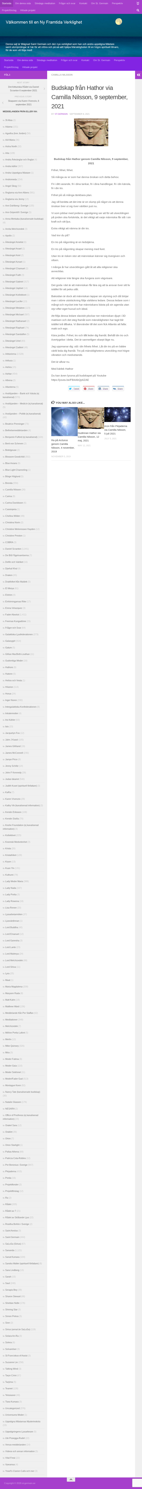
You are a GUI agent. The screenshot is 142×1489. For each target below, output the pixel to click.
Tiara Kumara (12, 1401)
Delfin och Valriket (14, 562)
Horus (8, 693)
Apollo (8, 235)
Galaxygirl (10, 641)
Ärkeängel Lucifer (14, 301)
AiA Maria (10, 140)
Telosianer (10, 1395)
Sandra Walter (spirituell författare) (22, 1263)
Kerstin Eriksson (13, 812)
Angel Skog (11, 186)
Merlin (8, 1039)
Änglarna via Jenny (14, 199)
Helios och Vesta (13, 680)
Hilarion (9, 687)
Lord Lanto (10, 947)
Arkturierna (10, 354)
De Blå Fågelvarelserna (17, 555)
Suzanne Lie (11, 1362)
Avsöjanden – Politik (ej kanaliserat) (23, 414)
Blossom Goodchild (15, 457)
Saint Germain (12, 1237)
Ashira (8, 367)
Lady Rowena (12, 901)
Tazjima (9, 1382)
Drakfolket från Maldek (16, 582)
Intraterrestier (11, 713)
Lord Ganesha (12, 940)
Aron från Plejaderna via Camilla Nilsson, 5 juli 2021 (115, 430)
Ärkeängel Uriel (13, 341)
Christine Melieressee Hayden (20, 529)
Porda (8, 1178)
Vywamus (10, 1464)
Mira (7, 1052)
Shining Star (11, 1309)
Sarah (8, 1277)
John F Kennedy (13, 772)
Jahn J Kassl (11, 740)
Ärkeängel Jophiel (14, 288)
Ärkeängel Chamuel (15, 268)
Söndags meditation (45, 3)
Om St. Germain (99, 3)
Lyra (7, 973)
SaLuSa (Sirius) (13, 1244)
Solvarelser (11, 1349)
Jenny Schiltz (11, 766)
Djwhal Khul (11, 568)
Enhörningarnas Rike (15, 601)
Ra (6, 1198)
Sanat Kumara (12, 1257)
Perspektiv (117, 3)
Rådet (8, 1204)
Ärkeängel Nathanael (15, 321)
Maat (7, 980)
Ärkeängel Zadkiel (14, 347)
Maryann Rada (12, 993)
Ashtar (8, 374)
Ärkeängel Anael (13, 248)
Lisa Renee (11, 908)
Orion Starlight (12, 1145)
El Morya (9, 588)
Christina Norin (12, 522)
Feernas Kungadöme (15, 621)
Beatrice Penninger (14, 424)
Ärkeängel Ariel (12, 255)
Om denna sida (23, 3)
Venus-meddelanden (15, 1445)
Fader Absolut (12, 614)
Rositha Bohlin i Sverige (17, 1224)
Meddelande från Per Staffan (19, 1013)
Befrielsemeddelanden (16, 430)
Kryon (8, 861)
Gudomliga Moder (14, 660)
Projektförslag (9, 10)
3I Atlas (8, 120)
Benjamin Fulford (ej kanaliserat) (21, 437)
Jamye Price (11, 759)
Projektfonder (11, 1184)
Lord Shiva (10, 967)
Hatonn (8, 674)
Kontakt (83, 3)
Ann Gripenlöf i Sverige (16, 212)
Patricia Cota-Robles (15, 1158)
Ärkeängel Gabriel (14, 281)
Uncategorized (12, 1408)
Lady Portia (11, 894)
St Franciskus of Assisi (16, 1355)
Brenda (8, 483)
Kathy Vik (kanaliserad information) (22, 805)
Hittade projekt (27, 10)
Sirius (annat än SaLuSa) (17, 1329)
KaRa (8, 792)
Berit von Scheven (14, 443)
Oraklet (8, 1132)
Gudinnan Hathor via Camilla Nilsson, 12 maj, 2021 (89, 437)
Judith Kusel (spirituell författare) (21, 786)
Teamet (8, 1388)
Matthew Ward (12, 1006)
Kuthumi (9, 875)
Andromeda (11, 179)
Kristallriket (10, 855)
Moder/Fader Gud (14, 1079)
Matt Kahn (10, 1000)
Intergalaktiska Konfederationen (20, 707)
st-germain (61, 114)
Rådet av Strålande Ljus (17, 1217)
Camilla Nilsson (62, 75)
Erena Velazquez (13, 608)
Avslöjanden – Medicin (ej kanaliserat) (24, 403)
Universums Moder (14, 1415)
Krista (8, 848)
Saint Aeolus (11, 1230)
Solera (8, 1342)
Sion (7, 1323)
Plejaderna (10, 1171)
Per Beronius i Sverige (16, 1165)
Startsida (6, 3)
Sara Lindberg (12, 1270)
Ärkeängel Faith (13, 275)
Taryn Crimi (11, 1375)
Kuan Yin (9, 868)
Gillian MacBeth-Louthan (17, 654)
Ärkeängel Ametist (14, 242)
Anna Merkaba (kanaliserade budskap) (24, 219)
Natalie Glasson (13, 1102)
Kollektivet (10, 835)
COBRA (9, 542)
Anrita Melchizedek (14, 229)
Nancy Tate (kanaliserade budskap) (22, 1092)
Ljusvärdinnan (12, 921)
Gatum (8, 647)
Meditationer (11, 1019)
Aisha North (11, 146)
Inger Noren (11, 700)
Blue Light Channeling (16, 470)
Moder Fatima (12, 1059)
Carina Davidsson (14, 503)
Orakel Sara (11, 1125)
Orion (8, 1138)
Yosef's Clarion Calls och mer (19, 1471)
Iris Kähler (10, 720)
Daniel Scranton (13, 549)
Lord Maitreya (12, 954)
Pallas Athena (12, 1152)
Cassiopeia (11, 509)
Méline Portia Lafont (15, 1033)
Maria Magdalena (13, 986)
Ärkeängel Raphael (14, 328)
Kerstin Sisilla (12, 818)
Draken (8, 575)
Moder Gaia (11, 1066)
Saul (7, 1283)
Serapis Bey (11, 1290)
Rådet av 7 (10, 1211)
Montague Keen (13, 1085)
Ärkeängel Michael (14, 314)
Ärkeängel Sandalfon (15, 334)
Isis (7, 726)
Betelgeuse (11, 450)
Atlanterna (10, 387)
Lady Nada (10, 888)
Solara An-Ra (12, 1336)
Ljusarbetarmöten (13, 914)
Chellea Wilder (12, 516)
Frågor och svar (67, 3)
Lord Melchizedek (14, 960)
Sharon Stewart (13, 1296)
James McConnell (14, 753)
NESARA (10, 1109)
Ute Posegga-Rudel (15, 1438)
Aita (7, 153)
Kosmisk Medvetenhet (16, 842)
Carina (8, 496)
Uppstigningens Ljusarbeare (19, 1431)
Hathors (9, 667)
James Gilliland (13, 746)
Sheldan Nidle (12, 1303)
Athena (8, 380)
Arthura (8, 360)
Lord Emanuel (12, 934)
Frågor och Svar (13, 628)
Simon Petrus (12, 1316)
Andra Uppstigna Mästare (17, 173)
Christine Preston (13, 535)
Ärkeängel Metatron (15, 308)
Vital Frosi (10, 1458)
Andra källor (11, 166)
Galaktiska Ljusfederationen (19, 634)
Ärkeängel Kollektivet (15, 295)
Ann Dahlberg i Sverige (16, 205)
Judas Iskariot (12, 779)
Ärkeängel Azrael (13, 262)
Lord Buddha (11, 927)
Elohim (8, 595)
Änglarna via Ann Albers (17, 192)
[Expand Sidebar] (138, 75)
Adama (8, 127)
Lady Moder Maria (14, 881)
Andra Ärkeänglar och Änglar (19, 159)
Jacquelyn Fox (12, 733)
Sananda (9, 1250)
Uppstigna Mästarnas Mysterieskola (22, 1421)
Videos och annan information (20, 1451)
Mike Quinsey (12, 1046)
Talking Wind (11, 1369)
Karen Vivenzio (12, 799)
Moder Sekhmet (13, 1072)
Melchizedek (11, 1026)
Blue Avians (11, 463)
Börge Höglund (12, 476)
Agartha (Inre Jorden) (15, 133)
